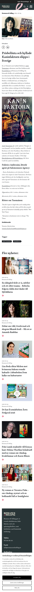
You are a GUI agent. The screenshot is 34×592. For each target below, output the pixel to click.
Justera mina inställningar (17, 582)
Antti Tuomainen (7, 146)
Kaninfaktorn (6, 71)
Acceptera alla (17, 577)
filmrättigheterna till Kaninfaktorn (12, 158)
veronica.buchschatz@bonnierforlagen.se (14, 228)
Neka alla (17, 588)
